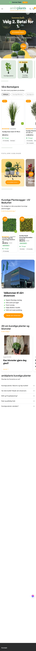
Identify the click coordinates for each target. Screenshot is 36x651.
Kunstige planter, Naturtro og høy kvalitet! (14, 385)
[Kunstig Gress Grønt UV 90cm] (12, 113)
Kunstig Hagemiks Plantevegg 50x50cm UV (8, 240)
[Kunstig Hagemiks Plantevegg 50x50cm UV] (9, 225)
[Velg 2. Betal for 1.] (12, 172)
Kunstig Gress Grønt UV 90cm (11, 131)
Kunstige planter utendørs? (10, 406)
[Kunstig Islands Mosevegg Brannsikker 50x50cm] (26, 225)
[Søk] (30, 9)
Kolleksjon (5, 94)
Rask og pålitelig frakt (8, 401)
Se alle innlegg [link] (5, 331)
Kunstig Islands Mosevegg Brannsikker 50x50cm (25, 237)
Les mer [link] (5, 369)
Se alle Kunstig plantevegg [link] (8, 211)
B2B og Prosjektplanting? (9, 396)
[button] (18, 32)
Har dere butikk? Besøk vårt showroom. (14, 391)
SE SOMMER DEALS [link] (12, 182)
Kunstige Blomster (18, 94)
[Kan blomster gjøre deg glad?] (16, 345)
